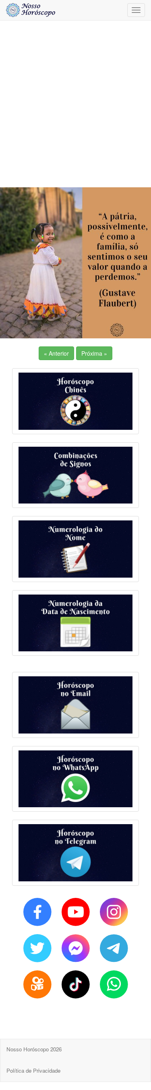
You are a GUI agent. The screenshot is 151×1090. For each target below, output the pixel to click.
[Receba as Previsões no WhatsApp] (75, 779)
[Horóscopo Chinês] (75, 401)
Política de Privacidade (33, 1070)
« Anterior (56, 353)
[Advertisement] (75, 103)
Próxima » (94, 353)
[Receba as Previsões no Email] (75, 705)
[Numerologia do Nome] (75, 549)
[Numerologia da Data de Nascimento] (75, 623)
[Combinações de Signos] (75, 475)
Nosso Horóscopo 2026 (34, 1049)
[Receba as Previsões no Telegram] (75, 853)
